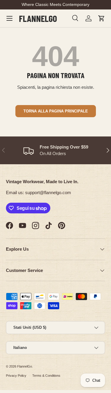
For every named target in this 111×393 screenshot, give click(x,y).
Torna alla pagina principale (55, 111)
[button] (101, 18)
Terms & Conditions (46, 375)
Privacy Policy (16, 375)
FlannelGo (24, 366)
